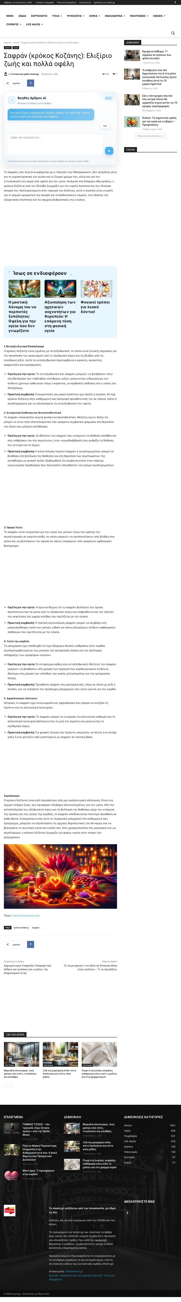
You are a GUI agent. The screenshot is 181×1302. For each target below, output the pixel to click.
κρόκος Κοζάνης (21, 927)
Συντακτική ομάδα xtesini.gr (25, 74)
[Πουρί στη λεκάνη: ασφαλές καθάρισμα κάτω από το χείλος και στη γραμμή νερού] (99, 1054)
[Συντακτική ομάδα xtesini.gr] (6, 74)
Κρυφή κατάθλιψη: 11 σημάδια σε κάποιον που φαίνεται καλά (156, 55)
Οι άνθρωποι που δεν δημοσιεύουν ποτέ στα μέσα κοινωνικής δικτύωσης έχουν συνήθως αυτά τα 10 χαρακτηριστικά (159, 77)
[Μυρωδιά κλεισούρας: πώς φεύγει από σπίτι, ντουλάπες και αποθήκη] (21, 1054)
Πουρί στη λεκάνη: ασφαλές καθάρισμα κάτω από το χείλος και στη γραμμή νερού (99, 1073)
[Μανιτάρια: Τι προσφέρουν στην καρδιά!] (12, 1174)
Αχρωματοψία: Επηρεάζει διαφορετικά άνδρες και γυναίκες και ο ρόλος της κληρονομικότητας (27, 969)
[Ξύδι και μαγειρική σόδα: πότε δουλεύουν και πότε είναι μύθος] (60, 1054)
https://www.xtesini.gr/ (26, 915)
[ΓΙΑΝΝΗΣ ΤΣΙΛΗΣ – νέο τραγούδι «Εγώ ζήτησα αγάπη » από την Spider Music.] (12, 1128)
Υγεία (16, 47)
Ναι (105, 125)
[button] (173, 33)
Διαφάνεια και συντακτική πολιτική (81, 1275)
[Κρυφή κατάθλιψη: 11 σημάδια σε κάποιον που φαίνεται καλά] (132, 55)
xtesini (16, 42)
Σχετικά (53, 1275)
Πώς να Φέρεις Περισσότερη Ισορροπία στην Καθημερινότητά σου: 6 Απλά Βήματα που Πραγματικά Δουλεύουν (40, 1152)
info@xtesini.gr (74, 1271)
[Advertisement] (60, 231)
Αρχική (7, 42)
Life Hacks (9, 1065)
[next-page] (12, 1085)
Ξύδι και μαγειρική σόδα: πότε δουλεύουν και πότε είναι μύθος (59, 1073)
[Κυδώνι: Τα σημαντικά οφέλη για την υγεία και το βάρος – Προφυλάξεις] (132, 121)
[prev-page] (6, 1085)
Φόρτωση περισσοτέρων (149, 135)
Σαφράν (35, 927)
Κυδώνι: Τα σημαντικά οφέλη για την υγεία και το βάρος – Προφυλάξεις (159, 121)
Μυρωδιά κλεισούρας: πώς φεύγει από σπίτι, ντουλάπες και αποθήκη (20, 1073)
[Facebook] (175, 3)
